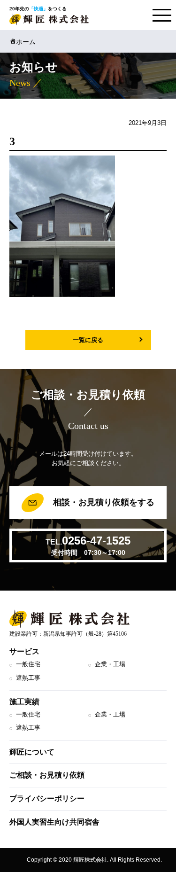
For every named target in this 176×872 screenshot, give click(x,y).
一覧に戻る (88, 339)
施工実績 (24, 702)
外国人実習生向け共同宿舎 (54, 822)
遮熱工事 (28, 677)
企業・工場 (110, 664)
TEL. (88, 545)
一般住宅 (28, 664)
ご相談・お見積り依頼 (46, 775)
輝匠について (31, 752)
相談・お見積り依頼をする (102, 502)
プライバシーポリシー (46, 798)
